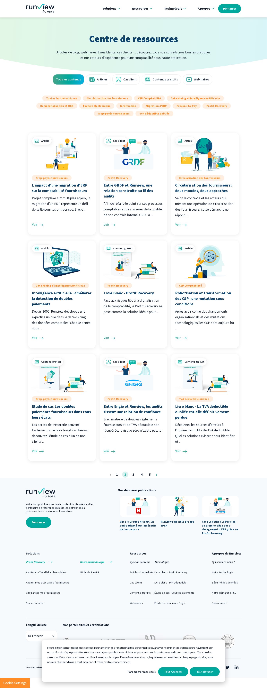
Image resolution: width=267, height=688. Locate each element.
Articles (102, 79)
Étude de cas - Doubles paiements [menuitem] (174, 592)
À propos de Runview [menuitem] (226, 553)
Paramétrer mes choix (141, 671)
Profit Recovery (216, 106)
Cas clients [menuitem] (136, 582)
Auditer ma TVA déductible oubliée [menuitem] (46, 572)
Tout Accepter (173, 671)
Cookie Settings (15, 683)
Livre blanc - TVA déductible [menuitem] (170, 582)
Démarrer (229, 8)
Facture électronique (96, 106)
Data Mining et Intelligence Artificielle (195, 98)
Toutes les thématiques (61, 98)
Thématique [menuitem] (161, 562)
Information (128, 106)
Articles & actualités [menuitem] (141, 572)
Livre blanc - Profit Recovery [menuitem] (170, 572)
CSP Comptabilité (149, 98)
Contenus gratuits (165, 79)
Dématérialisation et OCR (56, 106)
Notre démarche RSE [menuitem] (224, 592)
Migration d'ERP (156, 106)
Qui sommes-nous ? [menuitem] (223, 562)
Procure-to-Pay (187, 106)
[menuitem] (47, 562)
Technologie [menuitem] (173, 8)
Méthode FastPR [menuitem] (89, 572)
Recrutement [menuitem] (219, 603)
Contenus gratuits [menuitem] (140, 592)
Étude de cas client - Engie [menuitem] (169, 603)
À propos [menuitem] (204, 8)
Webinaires (201, 79)
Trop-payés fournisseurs (114, 113)
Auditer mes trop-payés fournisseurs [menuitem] (47, 582)
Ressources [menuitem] (140, 8)
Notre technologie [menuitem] (222, 572)
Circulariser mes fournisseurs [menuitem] (43, 592)
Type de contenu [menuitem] (140, 562)
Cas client (130, 79)
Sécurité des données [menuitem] (225, 582)
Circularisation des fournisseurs (107, 98)
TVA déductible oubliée (154, 113)
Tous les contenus (68, 79)
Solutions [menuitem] (109, 8)
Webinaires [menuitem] (136, 603)
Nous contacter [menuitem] (35, 603)
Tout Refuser (204, 671)
